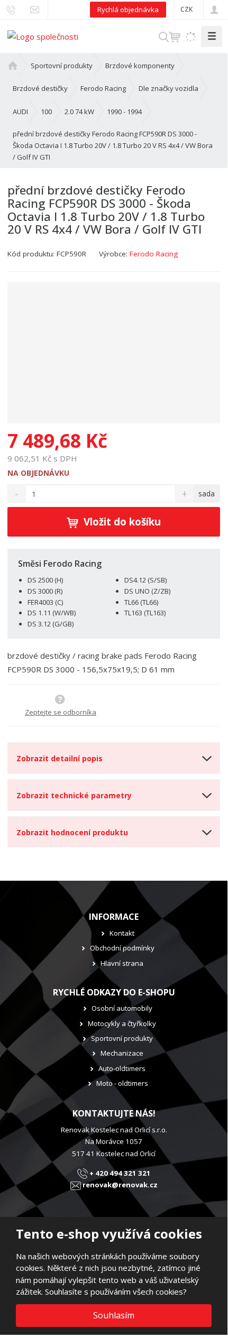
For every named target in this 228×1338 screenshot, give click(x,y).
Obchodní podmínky (122, 948)
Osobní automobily (122, 1008)
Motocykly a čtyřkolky (122, 1023)
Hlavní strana (122, 963)
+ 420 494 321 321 (119, 1173)
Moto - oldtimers (122, 1083)
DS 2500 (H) (45, 580)
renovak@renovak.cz (119, 1184)
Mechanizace (122, 1053)
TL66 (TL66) (141, 602)
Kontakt (122, 933)
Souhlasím (113, 1315)
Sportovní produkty (122, 1038)
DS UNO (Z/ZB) (147, 591)
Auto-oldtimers (121, 1068)
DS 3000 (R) (45, 591)
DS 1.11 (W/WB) (52, 612)
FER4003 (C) (45, 602)
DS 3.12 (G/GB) (51, 624)
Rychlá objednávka (128, 9)
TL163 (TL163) (145, 612)
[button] (186, 9)
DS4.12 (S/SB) (145, 580)
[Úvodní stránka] (42, 35)
